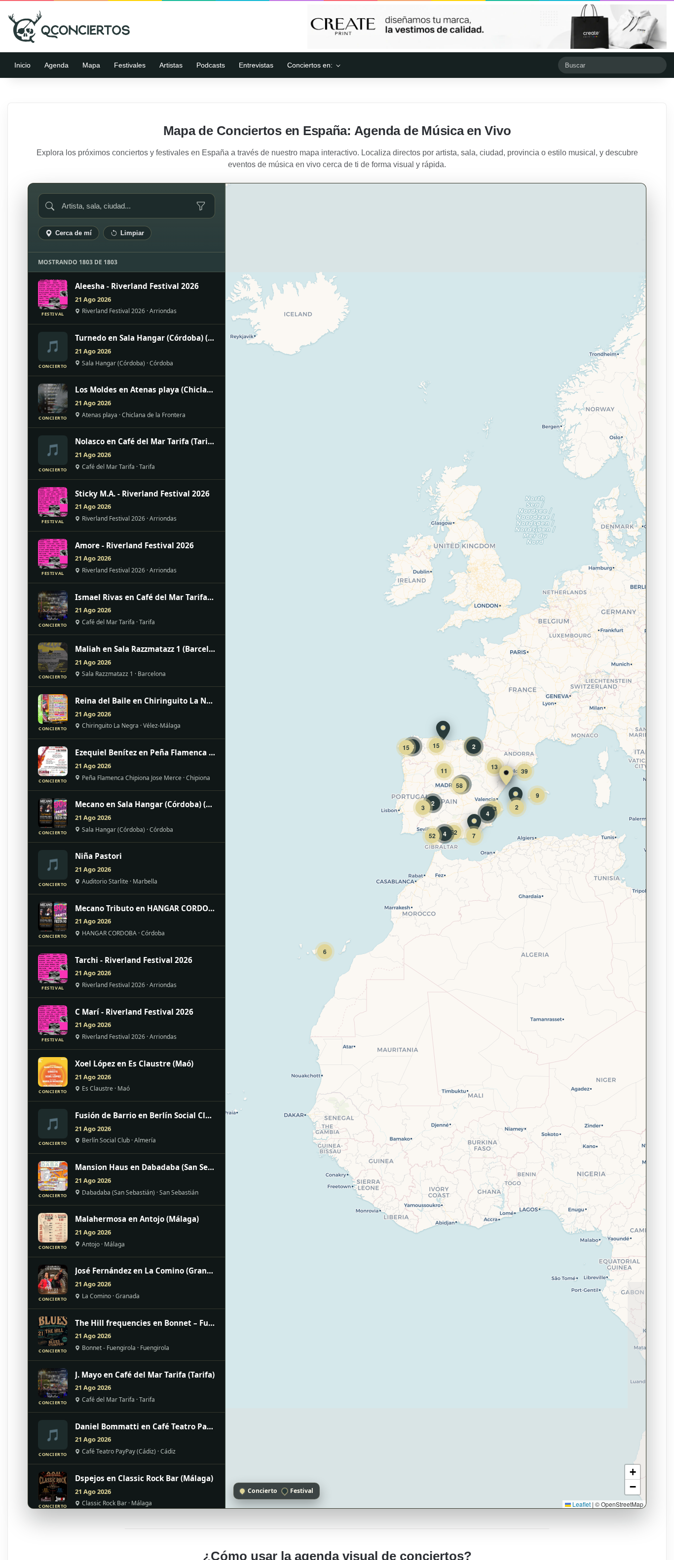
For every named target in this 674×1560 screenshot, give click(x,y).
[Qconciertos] (69, 26)
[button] (506, 775)
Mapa (91, 65)
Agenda (56, 65)
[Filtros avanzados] (201, 206)
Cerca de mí (73, 233)
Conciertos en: (310, 65)
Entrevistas (256, 65)
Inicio (22, 65)
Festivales (130, 65)
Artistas (171, 65)
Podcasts (210, 65)
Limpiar (132, 233)
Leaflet (581, 1504)
